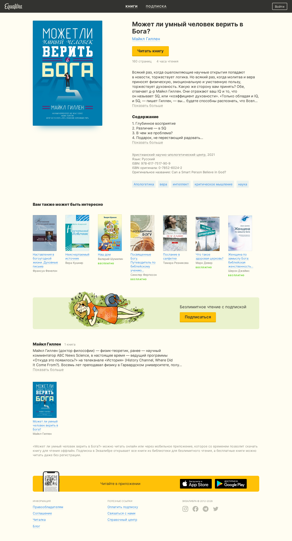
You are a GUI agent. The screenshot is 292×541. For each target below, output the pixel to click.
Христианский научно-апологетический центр (169, 155)
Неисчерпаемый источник (77, 256)
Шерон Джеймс (239, 270)
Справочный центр (122, 520)
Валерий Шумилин (110, 258)
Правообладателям (48, 507)
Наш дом (104, 254)
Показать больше (147, 105)
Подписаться (198, 317)
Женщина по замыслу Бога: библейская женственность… (240, 260)
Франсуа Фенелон (45, 270)
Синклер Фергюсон (144, 274)
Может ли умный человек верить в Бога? (45, 425)
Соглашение (42, 513)
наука (242, 184)
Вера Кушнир (74, 262)
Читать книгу (150, 51)
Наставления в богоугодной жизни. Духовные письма (45, 260)
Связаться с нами (121, 513)
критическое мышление (213, 184)
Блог (36, 526)
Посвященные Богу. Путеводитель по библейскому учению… (143, 262)
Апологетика (144, 184)
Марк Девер (204, 262)
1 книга (54, 344)
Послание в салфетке (171, 256)
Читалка (39, 520)
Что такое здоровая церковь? (209, 256)
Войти (279, 7)
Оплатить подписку (122, 507)
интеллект (181, 184)
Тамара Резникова (176, 262)
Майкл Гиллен (146, 38)
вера (163, 184)
